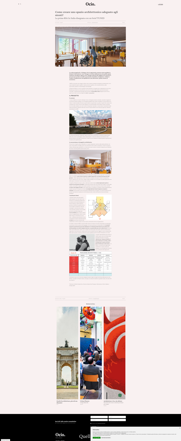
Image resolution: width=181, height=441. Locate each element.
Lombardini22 (91, 93)
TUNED (86, 93)
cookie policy (123, 433)
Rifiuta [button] (99, 437)
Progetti (61, 22)
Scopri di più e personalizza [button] (105, 437)
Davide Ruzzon (95, 22)
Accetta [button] (95, 437)
